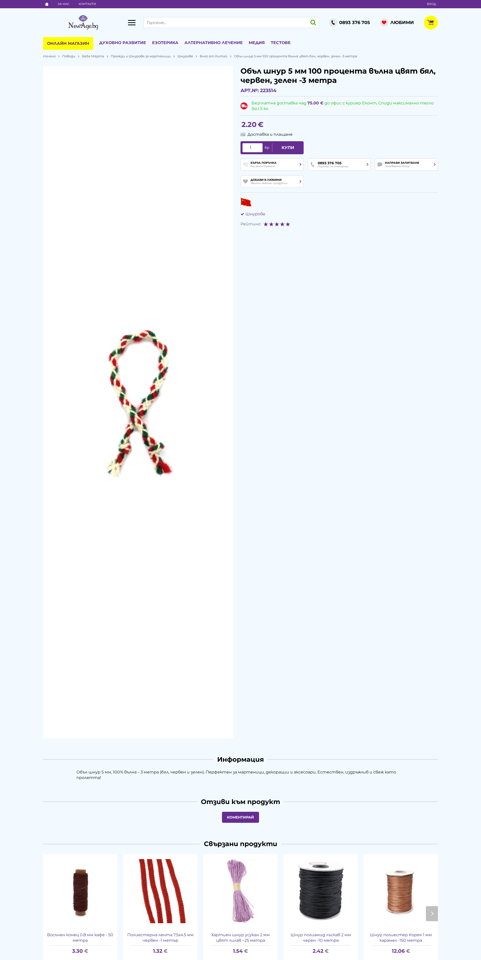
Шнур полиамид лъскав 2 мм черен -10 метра (321, 937)
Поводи (68, 56)
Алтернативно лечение (213, 42)
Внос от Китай (213, 56)
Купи (288, 147)
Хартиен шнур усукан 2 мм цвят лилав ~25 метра (240, 937)
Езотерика (165, 42)
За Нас (64, 4)
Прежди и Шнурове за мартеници (141, 56)
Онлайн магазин (68, 43)
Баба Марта (93, 56)
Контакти (87, 4)
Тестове (281, 42)
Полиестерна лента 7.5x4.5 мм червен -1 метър (160, 937)
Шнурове (185, 56)
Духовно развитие (122, 42)
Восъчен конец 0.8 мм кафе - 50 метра (80, 937)
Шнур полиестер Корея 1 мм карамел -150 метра (401, 937)
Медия (257, 42)
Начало (49, 56)
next (432, 913)
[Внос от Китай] (246, 203)
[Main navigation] (131, 22)
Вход (431, 4)
